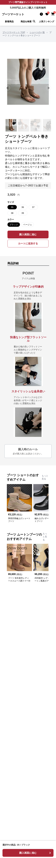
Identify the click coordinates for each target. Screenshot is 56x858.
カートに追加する (28, 243)
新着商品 (9, 21)
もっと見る (45, 477)
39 (22, 213)
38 (12, 213)
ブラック (13, 224)
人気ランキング (46, 21)
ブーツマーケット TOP (13, 32)
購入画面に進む (28, 234)
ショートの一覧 (37, 32)
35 (12, 207)
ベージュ (27, 224)
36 (22, 207)
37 (33, 207)
